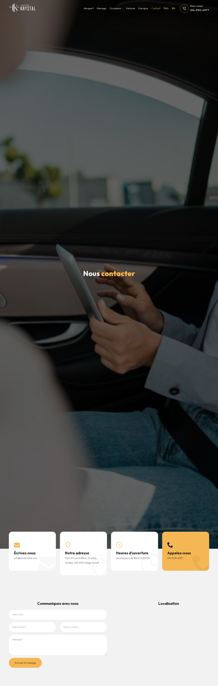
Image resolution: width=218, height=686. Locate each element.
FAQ (166, 8)
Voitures (130, 8)
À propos (143, 8)
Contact (155, 8)
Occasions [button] (115, 8)
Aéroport (89, 8)
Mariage (101, 8)
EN (173, 8)
